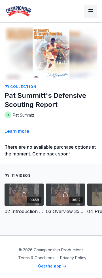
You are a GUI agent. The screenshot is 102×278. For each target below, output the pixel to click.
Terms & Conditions (36, 257)
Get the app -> (52, 266)
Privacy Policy (73, 257)
